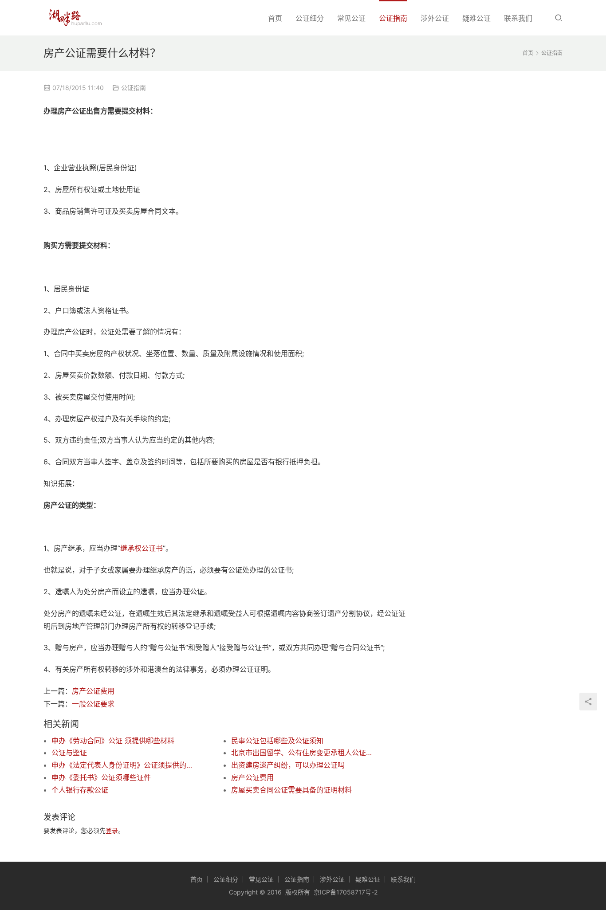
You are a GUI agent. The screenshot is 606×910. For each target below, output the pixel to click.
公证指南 (393, 18)
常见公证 (351, 18)
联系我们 (518, 18)
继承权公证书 (141, 548)
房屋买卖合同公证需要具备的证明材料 (291, 789)
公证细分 (309, 18)
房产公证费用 (93, 690)
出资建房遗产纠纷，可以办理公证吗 (288, 765)
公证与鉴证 (69, 752)
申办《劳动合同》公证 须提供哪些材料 (112, 740)
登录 (112, 830)
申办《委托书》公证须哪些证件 (101, 777)
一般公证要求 (93, 703)
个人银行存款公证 (79, 789)
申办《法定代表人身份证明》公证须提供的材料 (123, 765)
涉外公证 (435, 18)
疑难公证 (476, 18)
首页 (275, 18)
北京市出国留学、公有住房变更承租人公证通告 (303, 752)
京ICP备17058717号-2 (346, 892)
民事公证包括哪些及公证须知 (277, 740)
